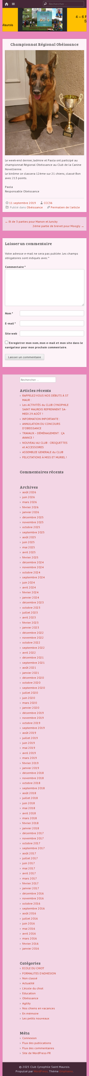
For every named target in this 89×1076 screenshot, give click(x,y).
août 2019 (29, 733)
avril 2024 (29, 587)
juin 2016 (28, 923)
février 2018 (30, 823)
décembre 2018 (33, 773)
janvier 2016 (30, 948)
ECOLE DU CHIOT (33, 968)
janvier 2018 (30, 828)
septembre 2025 (33, 532)
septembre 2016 (33, 908)
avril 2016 (29, 933)
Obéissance (35, 207)
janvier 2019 (30, 768)
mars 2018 (29, 818)
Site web (11, 333)
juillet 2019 (30, 738)
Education (29, 993)
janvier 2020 (30, 707)
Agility (26, 1003)
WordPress (41, 1071)
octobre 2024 (31, 572)
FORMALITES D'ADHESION (39, 973)
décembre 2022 (33, 632)
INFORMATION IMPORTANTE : (41, 419)
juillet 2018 (30, 798)
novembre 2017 (33, 838)
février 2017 (30, 883)
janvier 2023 (30, 627)
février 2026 (30, 507)
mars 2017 (29, 878)
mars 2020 (29, 703)
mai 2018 (28, 808)
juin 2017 (28, 863)
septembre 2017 (33, 848)
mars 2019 (29, 758)
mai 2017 (28, 868)
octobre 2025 (31, 527)
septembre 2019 (33, 728)
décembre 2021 (33, 657)
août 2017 (29, 853)
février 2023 (30, 622)
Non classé (29, 978)
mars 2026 (29, 502)
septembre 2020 (33, 688)
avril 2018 (29, 813)
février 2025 (30, 557)
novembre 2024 (33, 567)
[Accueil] (6, 4)
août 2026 (29, 492)
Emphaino (66, 1071)
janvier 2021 (30, 673)
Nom (9, 313)
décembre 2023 (33, 602)
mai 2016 (28, 928)
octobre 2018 (31, 783)
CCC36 (48, 203)
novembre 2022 (33, 637)
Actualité (28, 983)
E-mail (10, 323)
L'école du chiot (32, 988)
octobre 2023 (31, 607)
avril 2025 (29, 552)
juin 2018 (28, 803)
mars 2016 (29, 938)
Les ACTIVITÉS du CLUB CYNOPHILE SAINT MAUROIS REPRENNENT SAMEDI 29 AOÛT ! (45, 409)
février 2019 (30, 763)
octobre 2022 (31, 642)
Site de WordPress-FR (36, 1053)
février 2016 (30, 943)
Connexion (29, 1038)
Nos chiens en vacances (38, 1008)
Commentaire (15, 267)
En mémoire (30, 1013)
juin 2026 (28, 497)
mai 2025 (28, 547)
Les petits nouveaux (35, 1018)
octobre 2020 (31, 682)
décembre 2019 (33, 713)
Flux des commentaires (38, 1048)
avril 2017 (29, 873)
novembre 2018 (33, 778)
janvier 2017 (30, 888)
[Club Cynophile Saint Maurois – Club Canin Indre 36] (44, 24)
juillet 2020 (30, 692)
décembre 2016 (33, 893)
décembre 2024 (33, 562)
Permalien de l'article (65, 207)
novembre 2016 (33, 898)
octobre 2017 (31, 843)
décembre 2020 (33, 677)
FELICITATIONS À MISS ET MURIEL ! (44, 457)
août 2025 (29, 537)
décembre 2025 (33, 517)
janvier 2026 (30, 512)
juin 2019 (28, 743)
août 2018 (29, 793)
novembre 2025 (33, 522)
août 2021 (29, 667)
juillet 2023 (30, 612)
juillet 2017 (30, 858)
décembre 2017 (33, 833)
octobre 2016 (31, 903)
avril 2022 (29, 652)
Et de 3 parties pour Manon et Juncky (31, 221)
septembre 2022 (33, 647)
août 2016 (29, 913)
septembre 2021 (33, 662)
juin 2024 (28, 582)
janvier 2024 (30, 597)
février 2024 (30, 592)
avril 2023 (29, 617)
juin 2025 (28, 542)
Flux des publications (36, 1043)
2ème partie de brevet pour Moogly (58, 226)
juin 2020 (28, 698)
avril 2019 (29, 753)
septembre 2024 (33, 577)
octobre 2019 (31, 723)
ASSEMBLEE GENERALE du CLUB (42, 452)
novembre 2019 (33, 718)
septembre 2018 (33, 788)
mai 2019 (28, 748)
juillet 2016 (30, 918)
